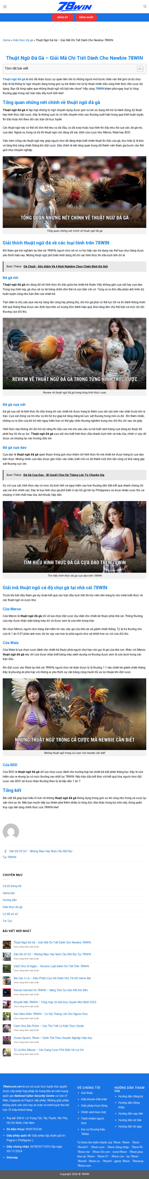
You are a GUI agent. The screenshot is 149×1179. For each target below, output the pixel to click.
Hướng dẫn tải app (130, 1126)
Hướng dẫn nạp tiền (130, 1113)
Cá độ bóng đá (12, 886)
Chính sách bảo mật (94, 1112)
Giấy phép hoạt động (94, 1105)
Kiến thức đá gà (23, 40)
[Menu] (5, 6)
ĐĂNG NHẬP (86, 17)
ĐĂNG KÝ (62, 17)
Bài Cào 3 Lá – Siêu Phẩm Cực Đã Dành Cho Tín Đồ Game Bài (52, 978)
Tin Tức (7, 921)
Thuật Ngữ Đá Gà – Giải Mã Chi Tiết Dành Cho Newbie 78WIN (52, 942)
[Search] (145, 6)
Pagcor (28, 1100)
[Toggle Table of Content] (138, 69)
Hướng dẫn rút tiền (130, 1120)
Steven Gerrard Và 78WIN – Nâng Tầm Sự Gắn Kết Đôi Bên (51, 990)
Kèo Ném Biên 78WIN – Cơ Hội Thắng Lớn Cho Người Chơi (51, 1014)
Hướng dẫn (10, 900)
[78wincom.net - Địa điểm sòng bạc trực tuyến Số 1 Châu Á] (74, 6)
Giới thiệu (87, 1093)
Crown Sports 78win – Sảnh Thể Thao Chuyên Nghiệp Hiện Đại (53, 1038)
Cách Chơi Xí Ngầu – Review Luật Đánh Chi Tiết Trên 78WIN (51, 966)
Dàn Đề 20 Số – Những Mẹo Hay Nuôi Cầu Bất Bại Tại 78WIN (52, 954)
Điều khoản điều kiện (94, 1099)
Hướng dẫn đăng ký (130, 1096)
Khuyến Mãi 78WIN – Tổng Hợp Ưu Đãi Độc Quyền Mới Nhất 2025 (55, 1002)
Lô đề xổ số (10, 914)
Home (6, 40)
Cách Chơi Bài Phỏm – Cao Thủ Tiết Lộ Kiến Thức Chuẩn (49, 1026)
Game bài (9, 893)
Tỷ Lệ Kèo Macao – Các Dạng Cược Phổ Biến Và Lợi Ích (49, 1050)
